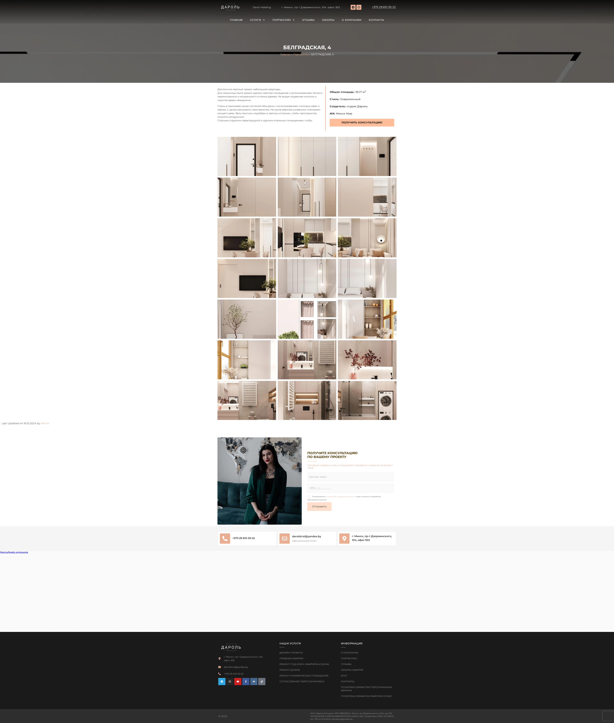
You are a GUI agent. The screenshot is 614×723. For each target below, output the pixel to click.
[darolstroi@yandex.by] (284, 538)
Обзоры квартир (352, 669)
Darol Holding (262, 7)
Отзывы (308, 19)
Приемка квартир (291, 658)
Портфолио (281, 19)
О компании (351, 19)
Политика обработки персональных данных (366, 689)
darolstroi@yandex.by (306, 536)
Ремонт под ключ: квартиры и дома (304, 664)
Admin (45, 423)
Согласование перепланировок (301, 681)
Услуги (255, 19)
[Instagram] (358, 7)
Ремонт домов (289, 669)
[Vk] (253, 681)
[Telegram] (353, 7)
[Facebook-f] (245, 681)
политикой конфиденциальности (341, 497)
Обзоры (328, 19)
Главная (236, 19)
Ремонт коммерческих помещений (303, 675)
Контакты (376, 19)
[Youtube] (237, 681)
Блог (344, 675)
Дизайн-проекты (291, 652)
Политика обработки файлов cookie (366, 696)
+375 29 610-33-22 (243, 538)
